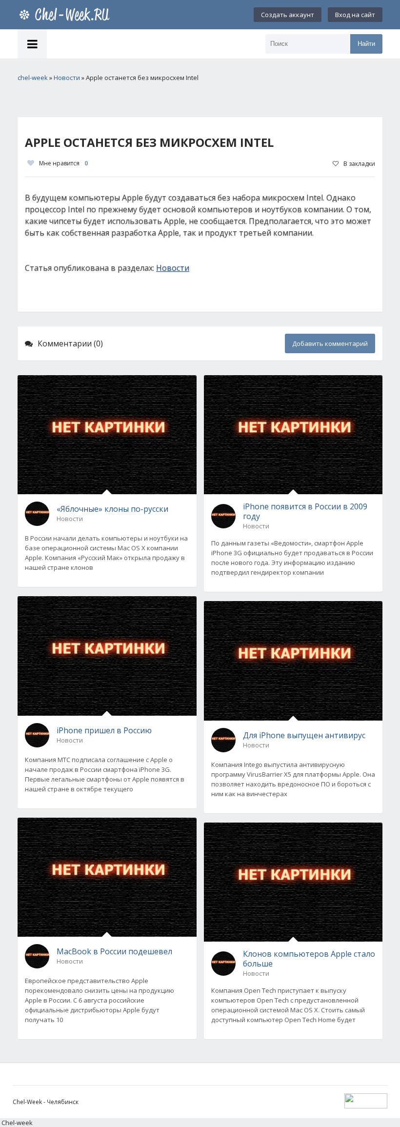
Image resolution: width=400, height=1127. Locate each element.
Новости (172, 267)
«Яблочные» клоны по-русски (112, 509)
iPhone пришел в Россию (104, 730)
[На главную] (66, 14)
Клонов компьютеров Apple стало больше (309, 958)
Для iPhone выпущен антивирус (304, 735)
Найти (366, 43)
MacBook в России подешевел (114, 951)
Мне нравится (63, 163)
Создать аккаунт (287, 14)
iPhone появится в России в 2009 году (305, 511)
